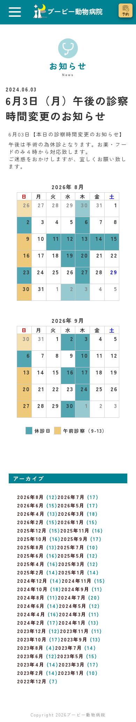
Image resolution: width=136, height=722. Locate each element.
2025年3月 (71, 563)
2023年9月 (74, 639)
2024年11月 (77, 580)
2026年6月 (30, 505)
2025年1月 (71, 572)
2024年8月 (31, 597)
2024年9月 (75, 589)
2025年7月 (71, 547)
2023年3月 (72, 664)
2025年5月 (71, 555)
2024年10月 (32, 589)
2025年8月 (30, 547)
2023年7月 (68, 647)
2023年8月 (30, 647)
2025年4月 (31, 563)
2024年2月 (31, 622)
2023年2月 (30, 672)
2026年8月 (30, 496)
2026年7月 (71, 496)
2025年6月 (30, 555)
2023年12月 (32, 630)
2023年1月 (71, 672)
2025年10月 (32, 538)
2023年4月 (31, 664)
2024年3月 (72, 614)
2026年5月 (71, 505)
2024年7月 (72, 597)
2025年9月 (74, 538)
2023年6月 (30, 656)
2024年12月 (32, 580)
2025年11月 (75, 530)
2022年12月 (32, 681)
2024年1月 (72, 622)
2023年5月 (70, 656)
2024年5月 (73, 605)
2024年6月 (31, 605)
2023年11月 (74, 630)
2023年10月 (32, 639)
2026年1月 (71, 522)
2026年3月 (71, 513)
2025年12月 (32, 530)
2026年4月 (31, 513)
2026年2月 (30, 522)
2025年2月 (30, 572)
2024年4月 (31, 614)
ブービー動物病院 (86, 714)
